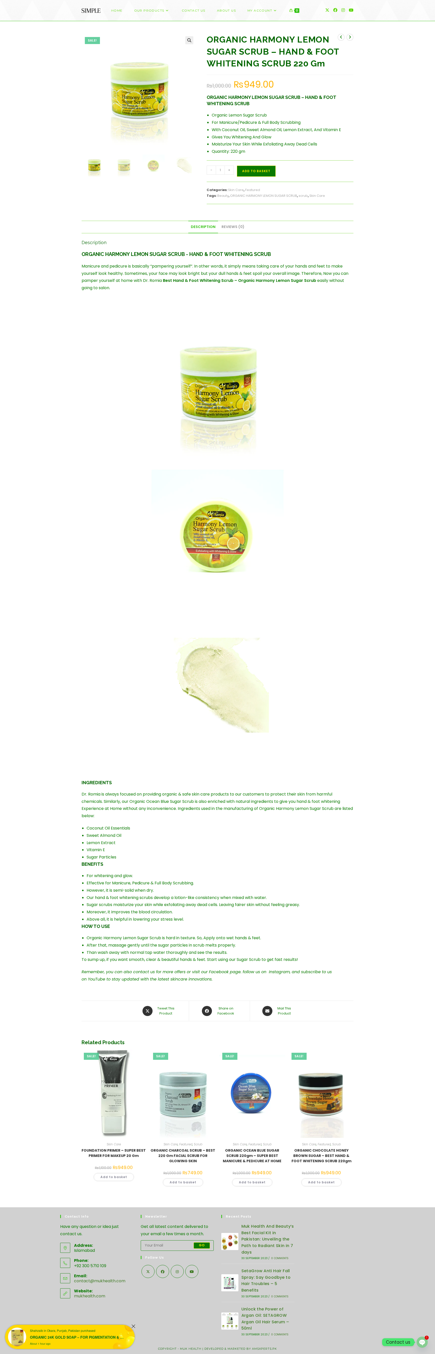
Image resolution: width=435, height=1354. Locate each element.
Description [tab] (203, 226)
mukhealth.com (89, 1296)
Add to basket (256, 171)
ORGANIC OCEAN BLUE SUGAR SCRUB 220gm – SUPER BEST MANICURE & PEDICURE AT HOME (252, 1155)
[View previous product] (341, 37)
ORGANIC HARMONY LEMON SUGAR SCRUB (263, 195)
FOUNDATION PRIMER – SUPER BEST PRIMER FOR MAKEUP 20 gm (114, 1153)
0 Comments (279, 1258)
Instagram (279, 972)
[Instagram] (177, 1271)
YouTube (96, 979)
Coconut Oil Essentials (108, 828)
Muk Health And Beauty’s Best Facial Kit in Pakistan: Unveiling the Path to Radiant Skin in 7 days (267, 1239)
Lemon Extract (101, 843)
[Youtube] (191, 1271)
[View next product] (349, 37)
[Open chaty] (422, 1342)
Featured (252, 189)
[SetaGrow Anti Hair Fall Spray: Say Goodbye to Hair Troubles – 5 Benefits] (229, 1282)
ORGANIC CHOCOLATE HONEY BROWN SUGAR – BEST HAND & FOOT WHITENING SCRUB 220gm (321, 1155)
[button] (189, 40)
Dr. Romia (152, 280)
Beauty (223, 195)
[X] (148, 1271)
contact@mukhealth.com (99, 1281)
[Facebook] (162, 1271)
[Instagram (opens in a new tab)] (343, 10)
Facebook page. (225, 972)
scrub (303, 195)
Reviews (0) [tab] (233, 226)
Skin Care (236, 189)
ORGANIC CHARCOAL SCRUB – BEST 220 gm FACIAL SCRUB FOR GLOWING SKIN (183, 1155)
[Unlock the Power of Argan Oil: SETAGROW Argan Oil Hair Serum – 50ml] (229, 1321)
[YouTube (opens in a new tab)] (351, 10)
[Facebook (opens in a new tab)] (335, 10)
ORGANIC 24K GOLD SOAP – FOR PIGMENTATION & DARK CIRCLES (78, 1337)
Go (202, 1245)
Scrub (198, 1144)
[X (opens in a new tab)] (327, 10)
